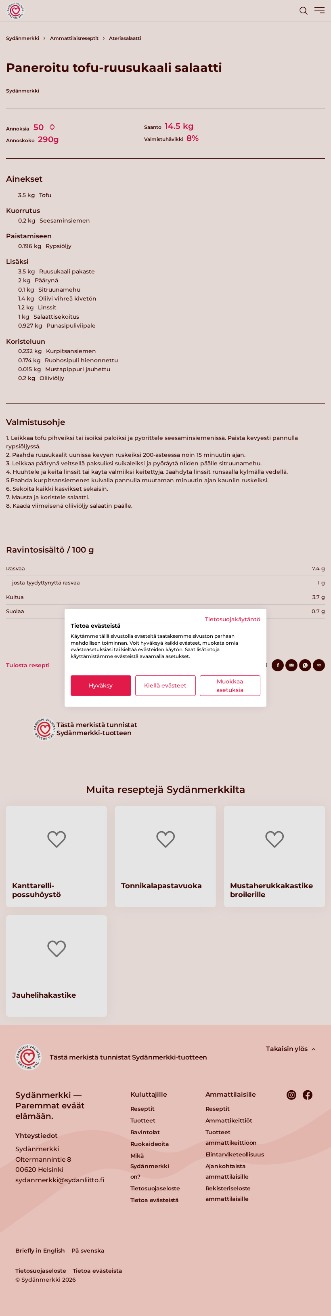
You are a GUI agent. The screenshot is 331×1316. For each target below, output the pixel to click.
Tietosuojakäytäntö (232, 619)
